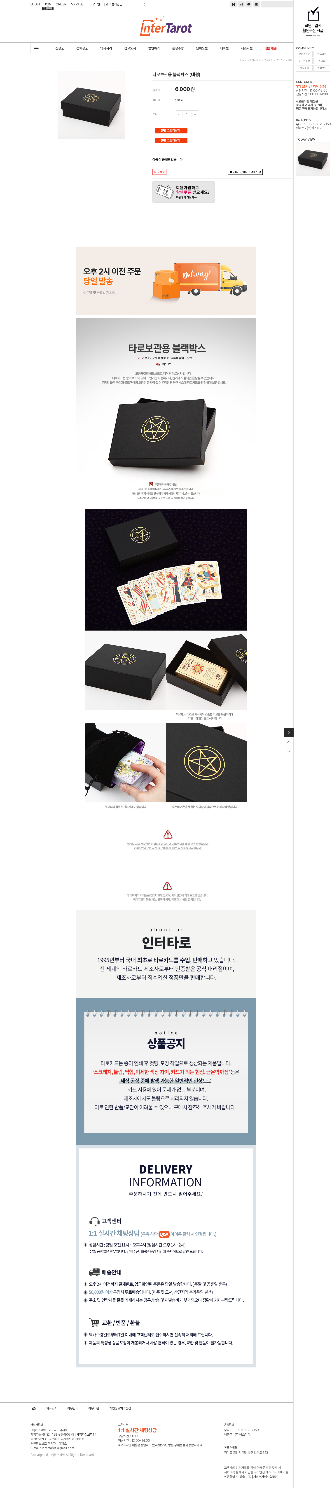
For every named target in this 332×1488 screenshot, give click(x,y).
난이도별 (202, 48)
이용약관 (93, 1408)
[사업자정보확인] (85, 1434)
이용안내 (72, 1408)
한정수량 (178, 48)
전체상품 (82, 48)
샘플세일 (271, 48)
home (243, 60)
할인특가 (154, 48)
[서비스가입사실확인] (265, 1477)
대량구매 (304, 68)
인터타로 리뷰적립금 (109, 4)
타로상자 (266, 60)
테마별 (224, 48)
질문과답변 (304, 53)
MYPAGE (77, 4)
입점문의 (321, 68)
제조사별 (247, 48)
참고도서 (130, 48)
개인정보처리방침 (120, 1408)
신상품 (59, 48)
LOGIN (35, 4)
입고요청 (321, 53)
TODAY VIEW (305, 139)
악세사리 (106, 48)
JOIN (47, 4)
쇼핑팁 (321, 61)
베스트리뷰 (304, 61)
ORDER (61, 4)
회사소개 (51, 1408)
